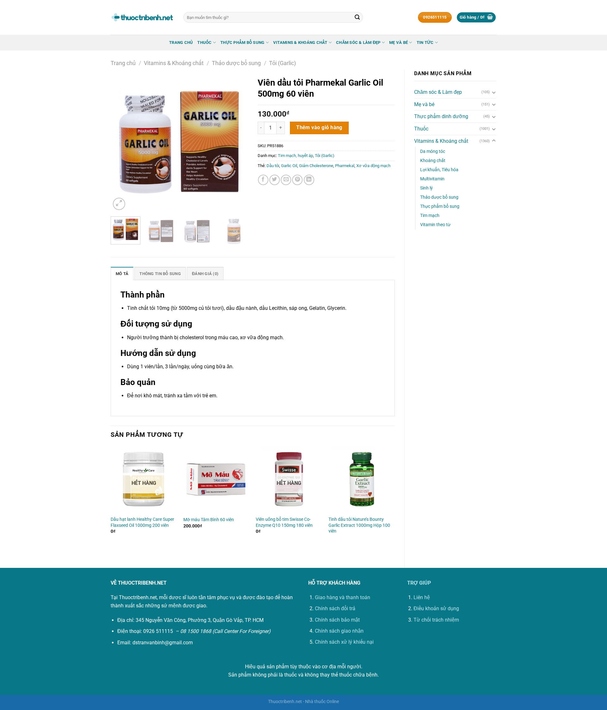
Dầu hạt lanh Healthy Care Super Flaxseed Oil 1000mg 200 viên (142, 522)
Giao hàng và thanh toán (342, 597)
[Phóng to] (119, 204)
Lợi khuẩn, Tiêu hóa (439, 169)
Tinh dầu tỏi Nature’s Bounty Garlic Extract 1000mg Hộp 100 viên (359, 525)
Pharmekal (344, 165)
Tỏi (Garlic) (282, 63)
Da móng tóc (432, 151)
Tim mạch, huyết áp (295, 155)
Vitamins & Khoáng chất (300, 42)
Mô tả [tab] (122, 273)
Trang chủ (181, 42)
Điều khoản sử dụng (436, 608)
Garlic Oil (289, 165)
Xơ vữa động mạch (373, 165)
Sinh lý (426, 188)
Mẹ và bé (398, 42)
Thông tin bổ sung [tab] (160, 273)
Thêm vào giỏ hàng (319, 127)
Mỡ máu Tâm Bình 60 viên (208, 519)
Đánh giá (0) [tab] (205, 273)
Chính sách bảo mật (337, 620)
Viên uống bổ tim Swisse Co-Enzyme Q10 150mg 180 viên (284, 522)
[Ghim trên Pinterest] (297, 180)
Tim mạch (429, 215)
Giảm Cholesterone (316, 165)
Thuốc (204, 42)
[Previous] (121, 143)
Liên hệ (422, 597)
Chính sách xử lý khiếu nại (344, 642)
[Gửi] (357, 17)
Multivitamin (432, 179)
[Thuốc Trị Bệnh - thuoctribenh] (142, 17)
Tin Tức (425, 42)
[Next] (237, 143)
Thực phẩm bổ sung (242, 42)
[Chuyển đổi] (493, 92)
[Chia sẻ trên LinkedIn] (309, 180)
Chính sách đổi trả (335, 608)
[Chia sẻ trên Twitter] (274, 180)
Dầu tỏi (273, 165)
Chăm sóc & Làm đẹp (358, 42)
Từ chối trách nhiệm (436, 620)
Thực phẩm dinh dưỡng (441, 116)
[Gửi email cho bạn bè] (286, 180)
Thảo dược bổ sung (236, 63)
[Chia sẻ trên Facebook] (263, 180)
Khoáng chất (432, 160)
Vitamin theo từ (435, 224)
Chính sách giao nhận (339, 631)
